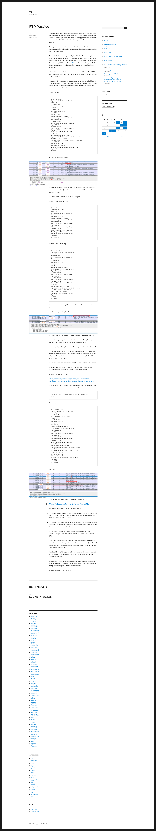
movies (32, 780)
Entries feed (34, 809)
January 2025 (34, 647)
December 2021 (35, 710)
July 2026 (33, 618)
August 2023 (34, 676)
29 (104, 134)
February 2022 (34, 707)
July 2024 (33, 657)
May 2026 (33, 621)
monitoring (34, 779)
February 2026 (34, 627)
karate (32, 774)
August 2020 (34, 738)
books (32, 763)
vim (31, 796)
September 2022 (35, 695)
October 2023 (34, 673)
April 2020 (33, 745)
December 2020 (35, 731)
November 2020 (35, 733)
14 (125, 125)
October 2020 (34, 734)
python (32, 787)
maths (32, 777)
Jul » (122, 137)
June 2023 (33, 680)
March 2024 (34, 664)
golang (32, 772)
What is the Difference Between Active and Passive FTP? (69, 504)
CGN (72, 63)
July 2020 (33, 740)
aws (32, 762)
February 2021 (34, 728)
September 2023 (35, 674)
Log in (32, 808)
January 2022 (34, 709)
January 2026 (34, 628)
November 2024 (35, 650)
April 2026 (33, 623)
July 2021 (33, 719)
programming (34, 786)
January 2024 (34, 668)
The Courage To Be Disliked (111, 74)
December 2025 (35, 630)
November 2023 (35, 671)
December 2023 (35, 669)
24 (111, 131)
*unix (30, 37)
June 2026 (33, 620)
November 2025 (35, 632)
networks (34, 37)
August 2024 (34, 656)
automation (34, 760)
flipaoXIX (31, 33)
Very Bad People (108, 70)
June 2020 (33, 741)
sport (32, 791)
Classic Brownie (108, 60)
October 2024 (34, 652)
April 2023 (33, 683)
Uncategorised (34, 794)
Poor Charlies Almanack (110, 44)
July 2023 (33, 678)
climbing (33, 765)
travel (32, 792)
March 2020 (34, 746)
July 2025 (33, 637)
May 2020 (33, 743)
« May (107, 137)
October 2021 (34, 714)
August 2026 (34, 616)
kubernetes (33, 775)
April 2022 (33, 704)
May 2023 (33, 681)
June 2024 (33, 659)
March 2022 (34, 705)
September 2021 (35, 716)
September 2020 (35, 736)
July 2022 (33, 698)
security (33, 789)
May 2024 (33, 661)
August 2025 (34, 635)
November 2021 (35, 712)
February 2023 (34, 686)
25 (114, 131)
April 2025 (33, 642)
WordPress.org (34, 813)
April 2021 (33, 724)
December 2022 (35, 690)
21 (125, 128)
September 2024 (35, 654)
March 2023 (34, 685)
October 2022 (34, 693)
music (32, 782)
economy (33, 770)
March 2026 (34, 625)
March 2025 (34, 644)
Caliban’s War (107, 52)
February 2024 (34, 666)
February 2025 (34, 645)
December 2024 (35, 649)
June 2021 (33, 721)
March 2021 (34, 726)
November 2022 (35, 692)
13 (121, 125)
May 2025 (33, 640)
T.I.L (31, 12)
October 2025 (34, 633)
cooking (33, 767)
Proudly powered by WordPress (41, 824)
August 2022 (34, 697)
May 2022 (33, 702)
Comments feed (35, 811)
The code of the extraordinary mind (113, 56)
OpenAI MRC (107, 48)
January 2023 (34, 688)
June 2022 (33, 700)
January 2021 (34, 729)
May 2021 (33, 722)
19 (118, 128)
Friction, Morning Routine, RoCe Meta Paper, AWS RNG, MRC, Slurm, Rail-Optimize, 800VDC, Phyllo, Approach (113, 79)
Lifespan (106, 40)
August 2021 (34, 717)
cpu (31, 768)
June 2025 (33, 639)
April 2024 (33, 662)
